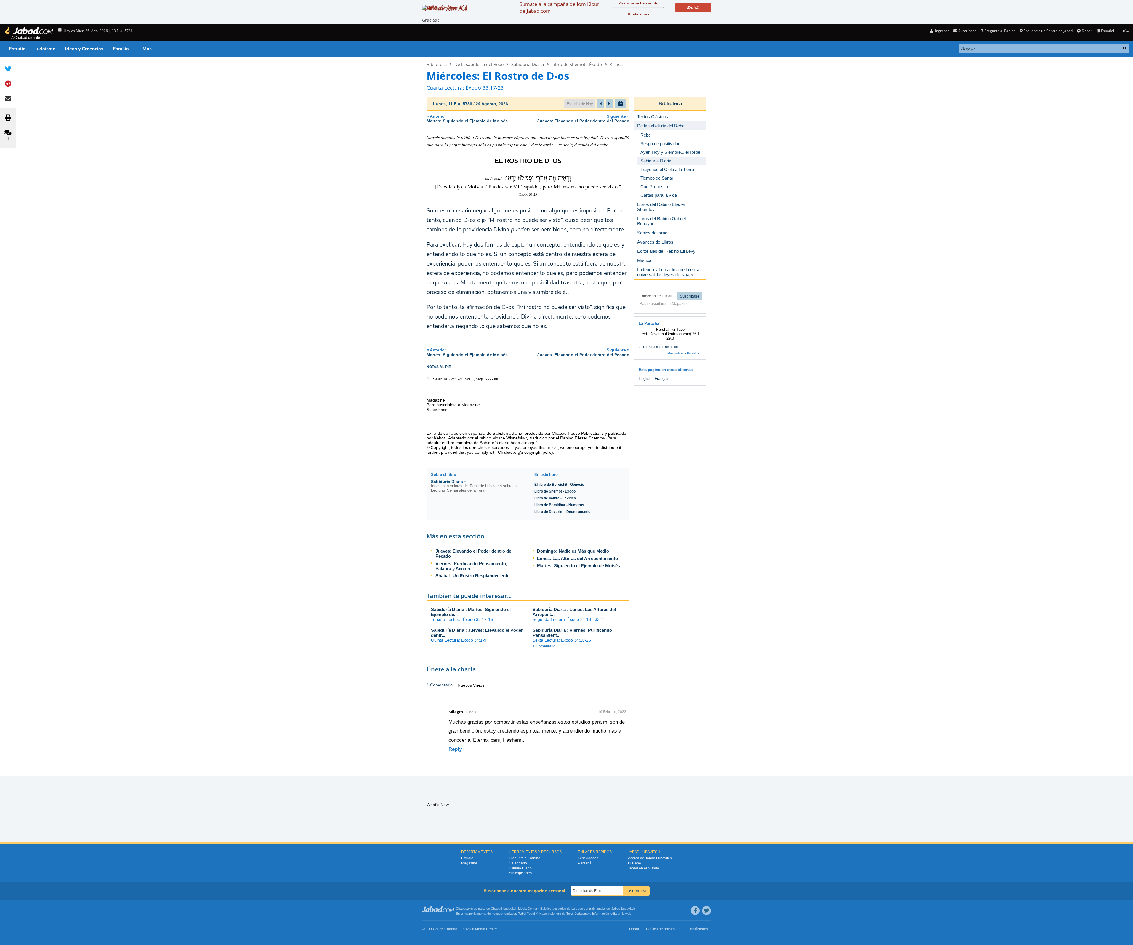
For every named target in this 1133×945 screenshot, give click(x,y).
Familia (121, 49)
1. (428, 379)
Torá (569, 913)
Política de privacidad (663, 929)
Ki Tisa (616, 64)
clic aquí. (529, 442)
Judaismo (582, 913)
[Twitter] (706, 910)
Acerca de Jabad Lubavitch (650, 858)
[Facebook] (695, 910)
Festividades (588, 858)
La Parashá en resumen (660, 346)
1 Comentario (544, 646)
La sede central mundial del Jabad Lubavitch (603, 908)
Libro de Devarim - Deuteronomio (562, 512)
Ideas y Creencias (84, 49)
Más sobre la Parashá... (684, 353)
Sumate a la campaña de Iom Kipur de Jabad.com (559, 7)
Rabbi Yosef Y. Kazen (533, 913)
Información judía (605, 913)
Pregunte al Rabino (999, 30)
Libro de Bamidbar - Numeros (559, 505)
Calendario (518, 863)
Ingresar (941, 30)
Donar (1087, 30)
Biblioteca (437, 64)
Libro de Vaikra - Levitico (555, 498)
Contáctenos (698, 929)
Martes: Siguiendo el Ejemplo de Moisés (578, 565)
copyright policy (538, 452)
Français (662, 378)
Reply (455, 749)
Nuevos (465, 685)
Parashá (585, 863)
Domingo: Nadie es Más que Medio (573, 551)
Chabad (496, 908)
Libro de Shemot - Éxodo (577, 64)
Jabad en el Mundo (643, 868)
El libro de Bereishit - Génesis (559, 484)
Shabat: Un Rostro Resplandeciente (472, 575)
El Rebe (634, 863)
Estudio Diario (520, 868)
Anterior (467, 118)
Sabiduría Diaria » (449, 481)
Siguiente (583, 118)
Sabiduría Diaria (527, 64)
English (645, 378)
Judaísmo (45, 49)
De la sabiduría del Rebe (479, 64)
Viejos (478, 685)
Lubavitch (510, 908)
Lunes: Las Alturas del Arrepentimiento (577, 558)
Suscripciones (520, 873)
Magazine (469, 863)
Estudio (17, 49)
